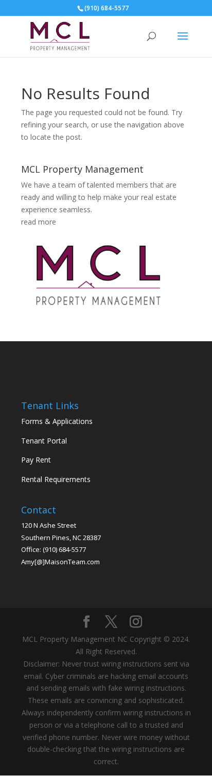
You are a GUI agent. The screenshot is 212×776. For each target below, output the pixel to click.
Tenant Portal (44, 441)
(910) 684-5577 (64, 549)
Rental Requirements (56, 479)
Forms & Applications (57, 421)
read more (38, 222)
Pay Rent (36, 460)
